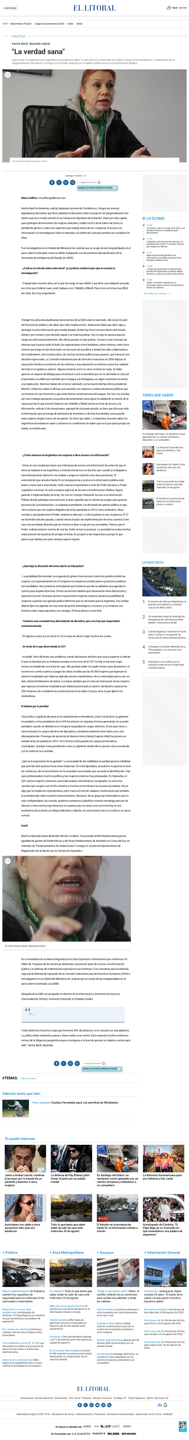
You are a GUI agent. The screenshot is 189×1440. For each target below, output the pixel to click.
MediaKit (168, 1414)
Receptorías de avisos (63, 1414)
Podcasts (87, 1398)
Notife (150, 1398)
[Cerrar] (114, 187)
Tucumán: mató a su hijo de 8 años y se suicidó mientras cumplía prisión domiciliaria (166, 229)
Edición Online (28, 1078)
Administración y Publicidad (90, 1414)
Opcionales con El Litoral (149, 1414)
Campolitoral (27, 1398)
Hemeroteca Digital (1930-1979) (33, 1414)
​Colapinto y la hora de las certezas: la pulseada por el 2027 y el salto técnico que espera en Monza (165, 243)
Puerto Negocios (136, 1398)
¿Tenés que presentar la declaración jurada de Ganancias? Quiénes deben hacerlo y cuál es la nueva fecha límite (165, 270)
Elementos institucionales (120, 1414)
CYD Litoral (74, 1398)
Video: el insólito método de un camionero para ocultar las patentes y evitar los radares (165, 284)
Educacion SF (161, 1398)
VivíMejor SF (120, 1398)
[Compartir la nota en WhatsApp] (65, 182)
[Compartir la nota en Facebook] (52, 182)
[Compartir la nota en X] (59, 182)
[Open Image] (8, 75)
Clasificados (60, 1398)
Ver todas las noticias (155, 293)
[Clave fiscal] (183, 1431)
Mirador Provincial (102, 1398)
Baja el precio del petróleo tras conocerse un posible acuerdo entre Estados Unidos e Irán (164, 256)
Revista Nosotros (44, 1398)
